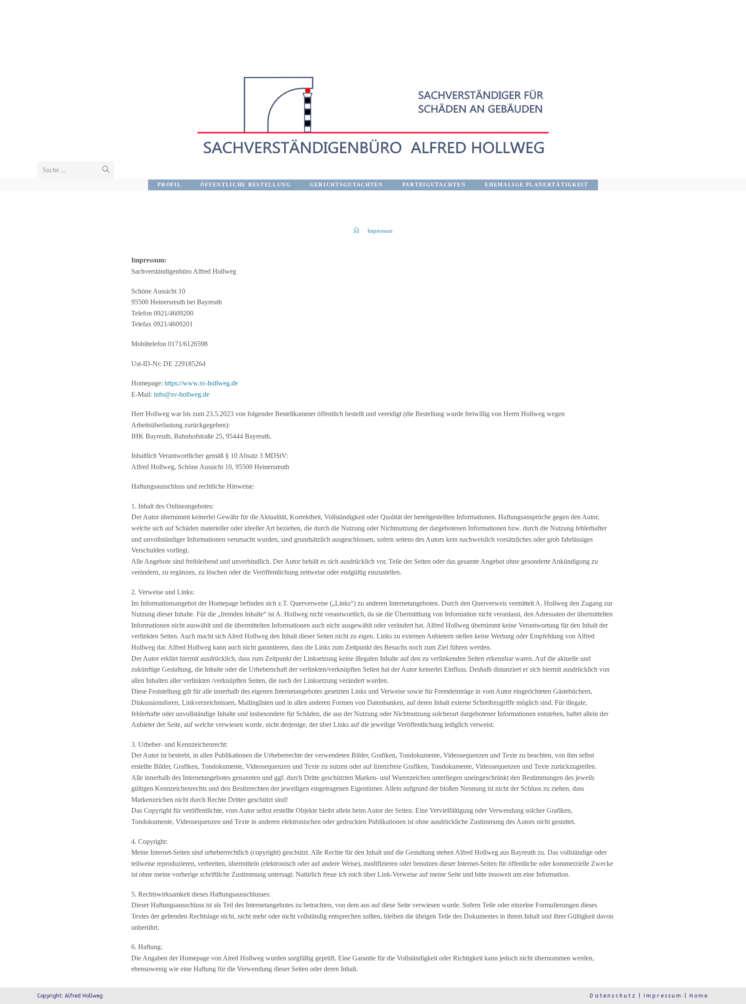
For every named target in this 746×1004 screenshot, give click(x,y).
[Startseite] (356, 230)
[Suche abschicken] (106, 170)
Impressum (663, 996)
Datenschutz (613, 996)
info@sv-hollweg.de (181, 394)
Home (699, 996)
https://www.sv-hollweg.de (201, 383)
